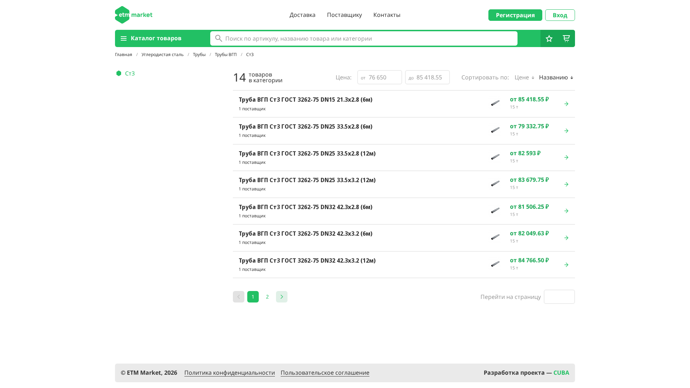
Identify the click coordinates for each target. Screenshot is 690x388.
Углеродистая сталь (163, 54)
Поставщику (344, 15)
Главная (124, 54)
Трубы (200, 54)
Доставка (303, 15)
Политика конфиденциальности (229, 373)
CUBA (561, 373)
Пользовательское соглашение (325, 373)
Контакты (386, 15)
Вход (560, 15)
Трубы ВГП (226, 54)
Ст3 (130, 73)
